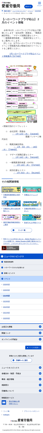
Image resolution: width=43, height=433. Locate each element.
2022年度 (6, 307)
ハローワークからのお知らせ (14, 267)
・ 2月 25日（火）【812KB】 (27, 173)
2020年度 (6, 318)
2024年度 (6, 296)
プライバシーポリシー (31, 411)
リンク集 (6, 411)
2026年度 (6, 284)
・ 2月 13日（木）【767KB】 (27, 165)
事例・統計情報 (8, 379)
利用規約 (6, 415)
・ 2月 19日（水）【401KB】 (25, 157)
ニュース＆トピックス (10, 368)
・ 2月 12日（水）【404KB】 (25, 134)
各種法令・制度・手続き (11, 373)
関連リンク (6, 333)
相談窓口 (5, 385)
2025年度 (6, 290)
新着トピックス (9, 273)
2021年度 (6, 313)
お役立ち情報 (7, 327)
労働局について (8, 391)
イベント (7, 279)
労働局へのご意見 (22, 360)
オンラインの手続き (10, 339)
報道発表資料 (8, 262)
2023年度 (6, 301)
